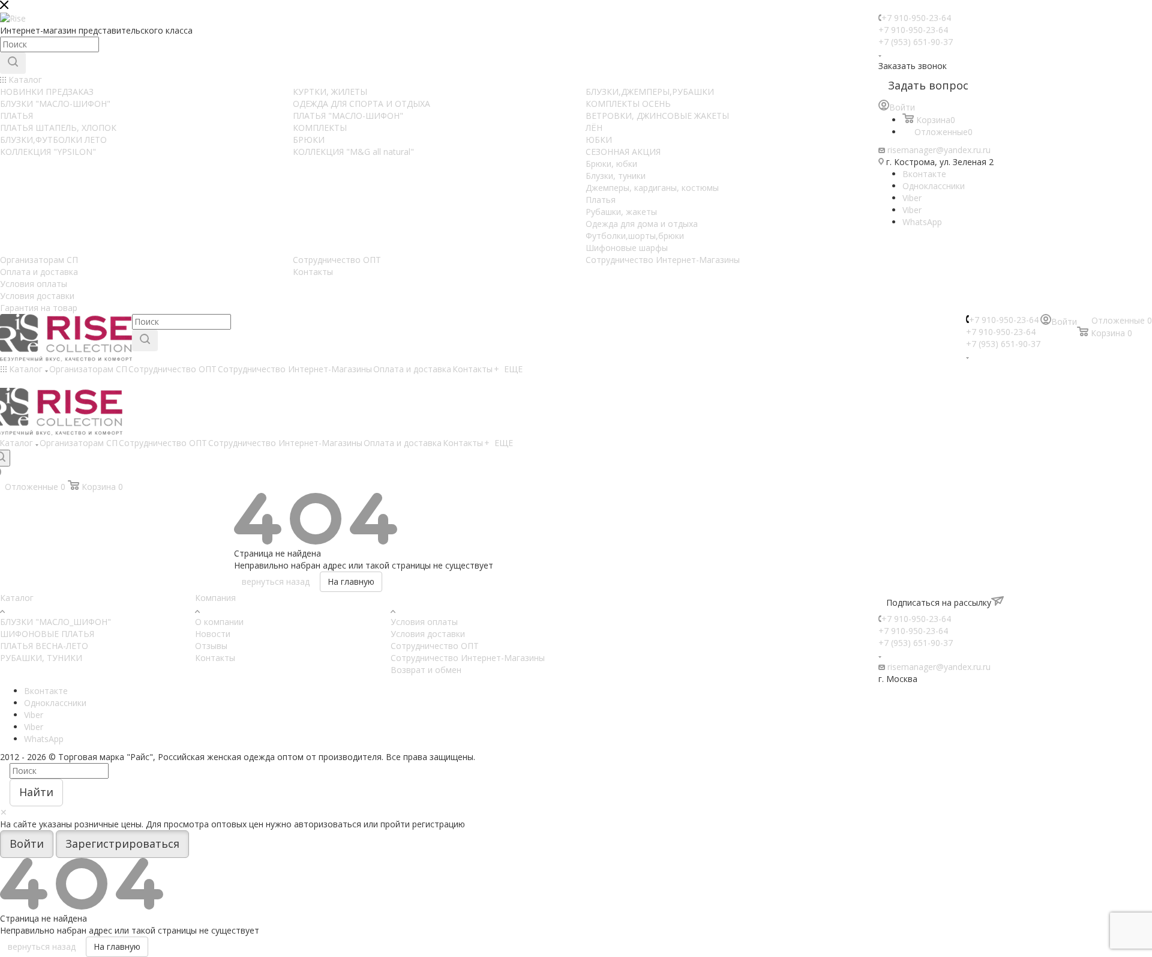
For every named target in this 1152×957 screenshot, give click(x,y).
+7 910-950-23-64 (916, 17)
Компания (215, 597)
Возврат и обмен (426, 669)
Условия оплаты (424, 621)
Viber (912, 198)
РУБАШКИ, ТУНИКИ (41, 657)
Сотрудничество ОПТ (435, 645)
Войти (27, 843)
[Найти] (13, 63)
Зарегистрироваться (122, 843)
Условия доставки (428, 633)
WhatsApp (922, 222)
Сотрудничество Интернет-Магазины (468, 657)
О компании (219, 621)
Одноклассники (933, 186)
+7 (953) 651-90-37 (915, 41)
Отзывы (211, 645)
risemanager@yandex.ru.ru (939, 149)
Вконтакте (924, 174)
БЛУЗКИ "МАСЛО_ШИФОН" (55, 621)
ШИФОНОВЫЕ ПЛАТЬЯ (47, 633)
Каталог (17, 597)
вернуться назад (276, 581)
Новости (212, 633)
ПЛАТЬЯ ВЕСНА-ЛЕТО (44, 645)
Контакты (215, 657)
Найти (36, 792)
